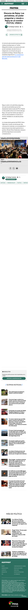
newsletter (4, 572)
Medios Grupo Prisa (14, 606)
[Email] (17, 168)
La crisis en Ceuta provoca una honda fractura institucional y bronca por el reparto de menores (17, 452)
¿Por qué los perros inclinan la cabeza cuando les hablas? (16, 392)
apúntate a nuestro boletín (14, 378)
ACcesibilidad (17, 574)
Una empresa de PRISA (14, 603)
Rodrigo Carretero (14, 26)
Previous (2, 150)
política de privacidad (19, 572)
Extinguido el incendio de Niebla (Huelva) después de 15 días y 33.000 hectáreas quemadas (17, 412)
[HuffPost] (6, 562)
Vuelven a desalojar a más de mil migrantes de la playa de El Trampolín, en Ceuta (19, 554)
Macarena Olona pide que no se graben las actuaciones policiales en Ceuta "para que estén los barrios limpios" (19, 544)
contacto (4, 570)
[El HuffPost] (9, 3)
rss (2, 574)
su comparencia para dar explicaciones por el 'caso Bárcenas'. (12, 56)
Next (25, 150)
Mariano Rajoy (11, 182)
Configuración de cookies (20, 566)
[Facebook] (10, 168)
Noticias (3, 182)
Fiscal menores (18, 0)
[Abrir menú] (2, 3)
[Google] (20, 26)
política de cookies (18, 568)
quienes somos (5, 568)
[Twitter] (22, 26)
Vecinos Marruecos (10, 0)
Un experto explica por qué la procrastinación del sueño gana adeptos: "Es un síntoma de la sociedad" (17, 443)
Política (14, 8)
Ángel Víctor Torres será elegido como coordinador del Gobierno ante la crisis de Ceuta (19, 533)
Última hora (22, 3)
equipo (3, 566)
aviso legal (16, 570)
